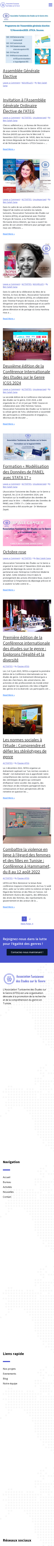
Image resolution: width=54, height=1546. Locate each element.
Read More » (9, 149)
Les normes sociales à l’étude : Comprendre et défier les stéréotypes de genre (25, 748)
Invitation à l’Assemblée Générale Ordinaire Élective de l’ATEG (24, 105)
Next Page (27, 923)
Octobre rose (14, 552)
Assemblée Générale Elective (21, 74)
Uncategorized (39, 117)
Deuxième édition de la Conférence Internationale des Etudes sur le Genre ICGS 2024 (26, 374)
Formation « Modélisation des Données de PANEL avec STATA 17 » (26, 472)
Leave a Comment (11, 82)
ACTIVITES (27, 117)
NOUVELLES (27, 82)
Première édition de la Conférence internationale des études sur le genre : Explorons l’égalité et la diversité (26, 648)
